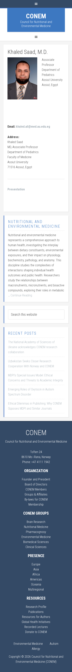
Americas (36, 579)
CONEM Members (36, 489)
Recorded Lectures (36, 627)
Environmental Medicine (36, 537)
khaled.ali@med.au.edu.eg (33, 126)
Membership (36, 504)
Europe (36, 564)
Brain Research (36, 522)
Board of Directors (36, 484)
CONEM (36, 16)
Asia (36, 569)
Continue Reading (21, 295)
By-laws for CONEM (36, 499)
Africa (36, 574)
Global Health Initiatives (36, 622)
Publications (36, 612)
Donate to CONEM (36, 632)
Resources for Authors (36, 617)
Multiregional (36, 589)
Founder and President (36, 479)
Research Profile (36, 607)
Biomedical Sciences (36, 542)
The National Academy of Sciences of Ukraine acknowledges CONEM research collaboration (32, 347)
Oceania (36, 584)
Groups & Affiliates (36, 494)
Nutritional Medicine (36, 527)
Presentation (16, 189)
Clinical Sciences (36, 547)
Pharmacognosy (36, 532)
